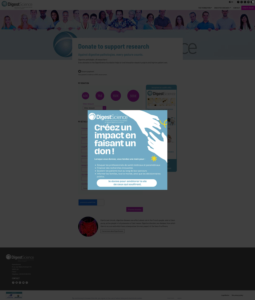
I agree (179, 298)
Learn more (170, 298)
